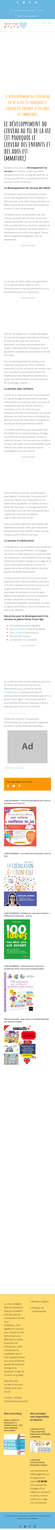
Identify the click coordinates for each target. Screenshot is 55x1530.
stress (25, 639)
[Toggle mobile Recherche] (44, 23)
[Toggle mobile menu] (49, 23)
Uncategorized (19, 768)
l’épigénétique (11, 692)
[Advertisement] (27, 61)
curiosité (18, 632)
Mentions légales (40, 1301)
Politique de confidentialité (39, 1309)
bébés (32, 364)
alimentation (20, 629)
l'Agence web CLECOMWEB (27, 1518)
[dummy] (27, 732)
